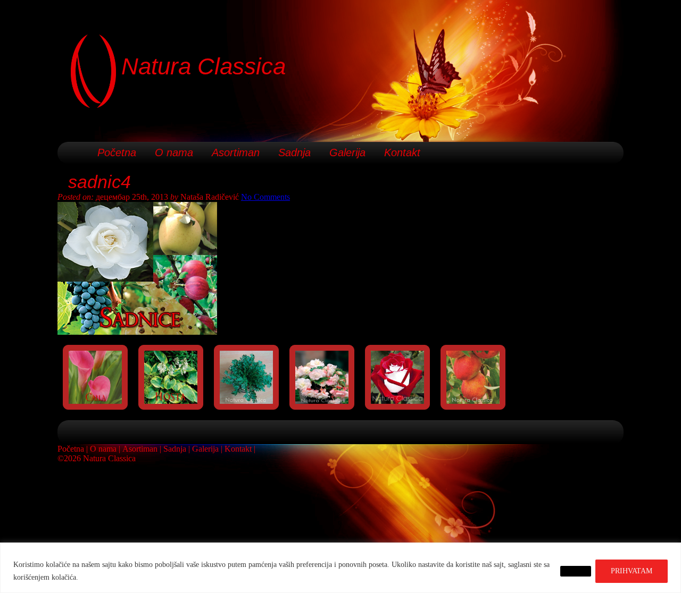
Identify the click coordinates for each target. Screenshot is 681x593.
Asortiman (236, 152)
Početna (116, 152)
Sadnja (294, 152)
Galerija (347, 152)
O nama (174, 152)
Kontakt (402, 152)
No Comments (265, 196)
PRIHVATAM (631, 571)
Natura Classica (203, 66)
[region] (340, 568)
